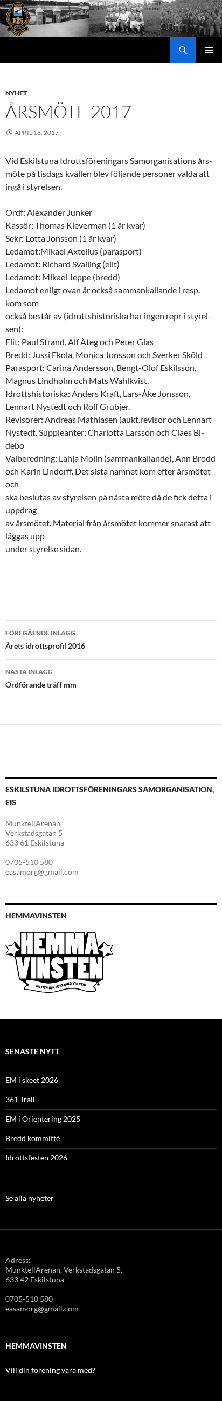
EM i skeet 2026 (31, 1079)
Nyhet (16, 93)
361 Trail (20, 1099)
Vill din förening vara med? (50, 1370)
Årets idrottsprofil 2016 (45, 639)
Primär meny (209, 50)
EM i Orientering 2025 (42, 1118)
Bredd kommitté (32, 1138)
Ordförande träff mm (41, 678)
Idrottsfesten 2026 (36, 1157)
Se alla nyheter (29, 1198)
